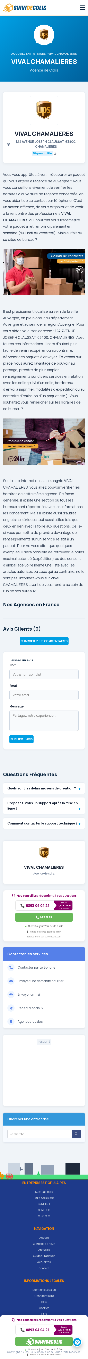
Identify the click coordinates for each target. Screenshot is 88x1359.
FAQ (44, 1314)
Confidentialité (44, 1296)
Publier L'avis (21, 739)
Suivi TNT (44, 1204)
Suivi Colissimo (44, 1198)
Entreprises (36, 54)
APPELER (45, 917)
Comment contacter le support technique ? (42, 823)
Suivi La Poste (44, 1192)
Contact (44, 1268)
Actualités (44, 1262)
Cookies (44, 1308)
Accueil (17, 54)
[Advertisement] (44, 1073)
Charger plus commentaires (44, 641)
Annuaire (44, 1250)
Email (13, 686)
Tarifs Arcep (44, 1320)
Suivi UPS (44, 1210)
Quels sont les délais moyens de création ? (41, 788)
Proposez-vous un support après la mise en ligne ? (42, 806)
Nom (13, 665)
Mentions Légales (44, 1290)
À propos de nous (44, 1244)
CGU (44, 1302)
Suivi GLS (44, 1216)
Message (16, 706)
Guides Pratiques (44, 1256)
